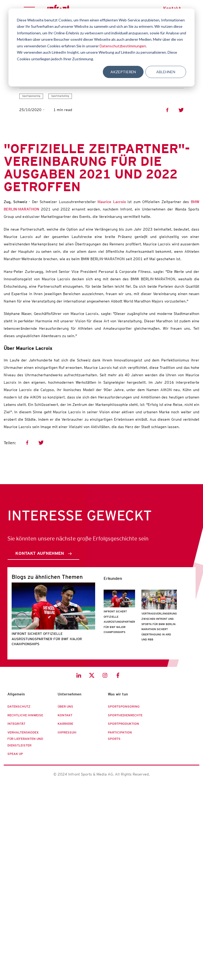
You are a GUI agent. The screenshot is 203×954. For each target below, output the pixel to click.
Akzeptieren (123, 72)
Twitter (181, 110)
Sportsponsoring (31, 96)
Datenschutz (18, 706)
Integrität (16, 724)
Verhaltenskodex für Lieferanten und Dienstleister (25, 739)
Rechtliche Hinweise (25, 715)
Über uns (65, 706)
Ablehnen (165, 72)
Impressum (67, 732)
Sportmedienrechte (125, 715)
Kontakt (65, 715)
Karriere (65, 724)
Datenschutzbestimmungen (123, 46)
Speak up (15, 754)
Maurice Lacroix (111, 202)
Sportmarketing (60, 96)
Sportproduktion (123, 724)
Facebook (167, 110)
